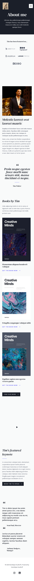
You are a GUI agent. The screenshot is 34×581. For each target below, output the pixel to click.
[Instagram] (14, 573)
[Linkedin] (20, 573)
